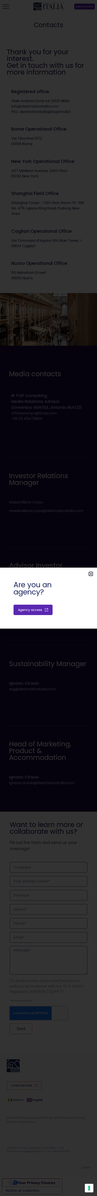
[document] (48, 598)
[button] (90, 574)
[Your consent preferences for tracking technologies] (89, 1188)
